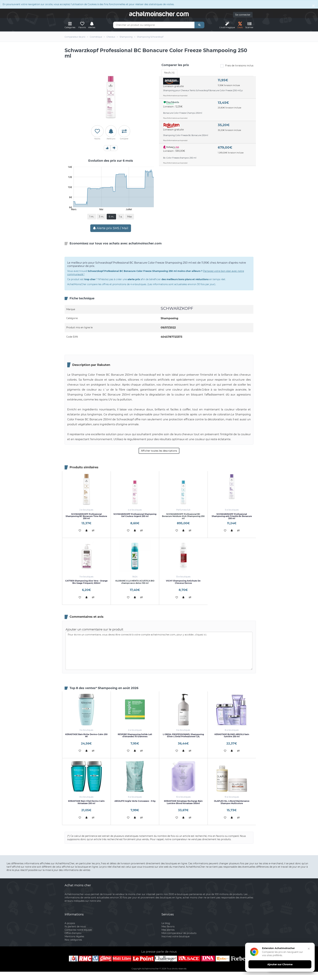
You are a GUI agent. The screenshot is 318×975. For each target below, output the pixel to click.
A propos (70, 923)
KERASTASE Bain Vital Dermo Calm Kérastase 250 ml (86, 802)
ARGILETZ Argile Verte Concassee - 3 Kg (134, 801)
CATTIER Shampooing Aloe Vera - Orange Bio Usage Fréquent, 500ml (86, 582)
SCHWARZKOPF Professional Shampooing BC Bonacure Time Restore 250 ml (86, 516)
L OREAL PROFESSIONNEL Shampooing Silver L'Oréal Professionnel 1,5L (183, 735)
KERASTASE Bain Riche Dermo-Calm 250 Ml (86, 735)
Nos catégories (73, 939)
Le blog (165, 923)
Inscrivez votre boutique (175, 936)
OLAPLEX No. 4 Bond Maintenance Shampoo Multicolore (231, 802)
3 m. (101, 216)
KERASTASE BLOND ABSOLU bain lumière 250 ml (231, 735)
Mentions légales (74, 936)
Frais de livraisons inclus (239, 65)
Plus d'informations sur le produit (175, 95)
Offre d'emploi (73, 933)
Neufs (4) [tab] (169, 72)
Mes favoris (168, 926)
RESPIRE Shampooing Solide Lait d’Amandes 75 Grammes (135, 735)
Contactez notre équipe (78, 929)
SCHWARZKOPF (177, 308)
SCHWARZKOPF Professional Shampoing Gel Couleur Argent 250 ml (134, 515)
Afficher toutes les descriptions (159, 450)
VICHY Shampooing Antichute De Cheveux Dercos (183, 582)
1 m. (91, 216)
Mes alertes (168, 929)
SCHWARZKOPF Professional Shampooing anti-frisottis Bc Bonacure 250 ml (232, 516)
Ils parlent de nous (75, 926)
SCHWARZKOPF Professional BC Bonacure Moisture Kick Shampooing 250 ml (183, 516)
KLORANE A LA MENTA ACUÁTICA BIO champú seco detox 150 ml (134, 582)
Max (129, 216)
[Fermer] (308, 948)
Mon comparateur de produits (178, 933)
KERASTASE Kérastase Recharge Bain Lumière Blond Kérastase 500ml (183, 802)
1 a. (120, 216)
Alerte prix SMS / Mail (112, 228)
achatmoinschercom (159, 14)
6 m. (111, 216)
